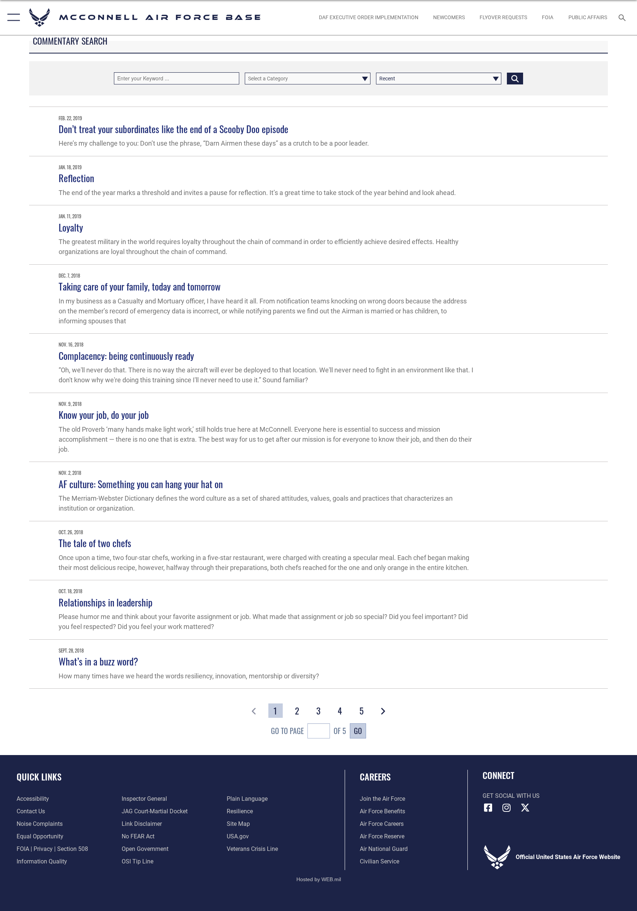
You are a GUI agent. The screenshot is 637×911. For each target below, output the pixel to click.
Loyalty (71, 227)
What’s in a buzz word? (98, 661)
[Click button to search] (515, 78)
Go (358, 730)
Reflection (76, 178)
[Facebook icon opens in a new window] (488, 807)
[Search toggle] (623, 17)
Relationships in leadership (106, 602)
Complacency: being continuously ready (126, 355)
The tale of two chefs (95, 543)
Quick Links (39, 776)
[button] (12, 17)
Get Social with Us (511, 795)
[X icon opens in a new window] (524, 807)
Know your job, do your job (104, 414)
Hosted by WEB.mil (318, 879)
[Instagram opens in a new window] (506, 807)
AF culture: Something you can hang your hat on (141, 484)
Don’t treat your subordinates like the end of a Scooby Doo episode (173, 129)
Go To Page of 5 (308, 730)
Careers (375, 776)
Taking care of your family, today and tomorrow (139, 286)
